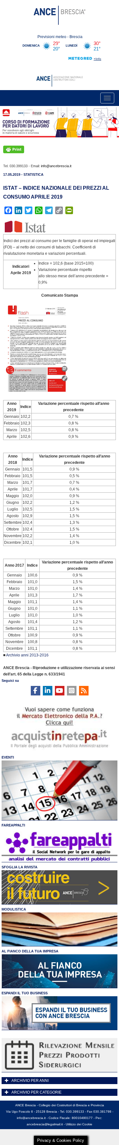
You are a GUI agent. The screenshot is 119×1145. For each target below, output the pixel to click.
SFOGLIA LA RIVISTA (19, 867)
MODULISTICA (14, 909)
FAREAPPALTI (13, 825)
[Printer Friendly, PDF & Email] (13, 149)
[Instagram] (71, 690)
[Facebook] (35, 690)
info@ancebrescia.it (56, 166)
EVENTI (8, 757)
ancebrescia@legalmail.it (45, 1124)
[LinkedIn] (47, 690)
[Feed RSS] (84, 690)
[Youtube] (59, 690)
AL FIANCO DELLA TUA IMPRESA (30, 951)
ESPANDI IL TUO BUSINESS (25, 993)
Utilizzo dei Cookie (79, 1124)
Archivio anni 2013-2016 (27, 655)
